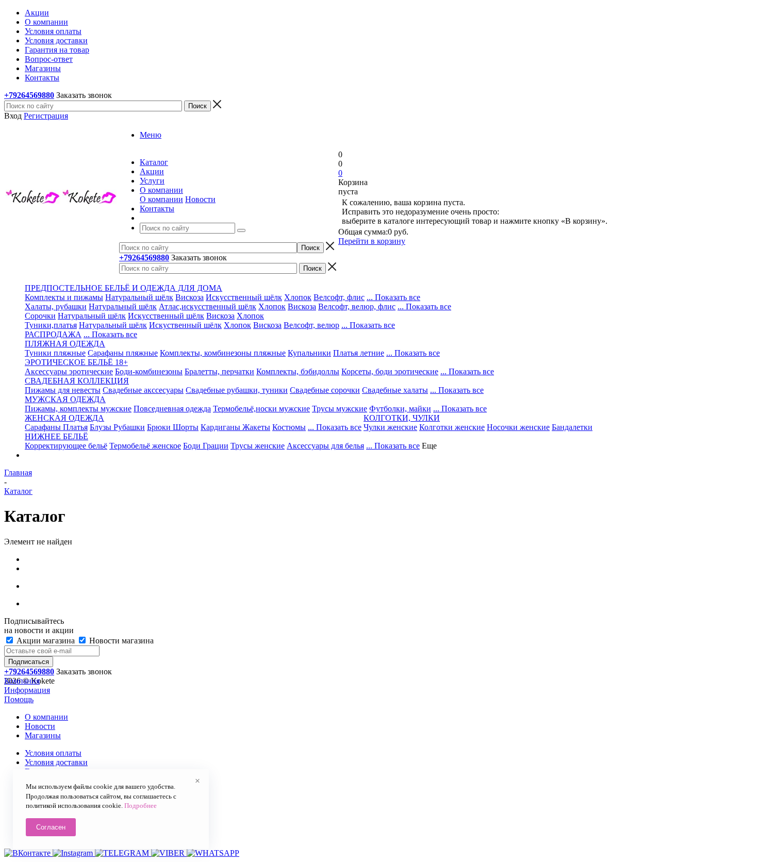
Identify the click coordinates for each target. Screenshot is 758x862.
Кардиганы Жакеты (235, 427)
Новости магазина (120, 640)
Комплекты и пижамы (64, 297)
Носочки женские (518, 427)
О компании (161, 199)
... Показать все (393, 297)
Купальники (309, 353)
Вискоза (189, 297)
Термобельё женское (145, 445)
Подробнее (140, 805)
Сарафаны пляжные (123, 353)
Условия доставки (56, 762)
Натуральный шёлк (139, 297)
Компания (22, 680)
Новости (200, 199)
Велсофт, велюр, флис (357, 306)
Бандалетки (572, 427)
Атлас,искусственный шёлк (207, 306)
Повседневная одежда (172, 408)
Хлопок (297, 297)
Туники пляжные (55, 353)
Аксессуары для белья (325, 445)
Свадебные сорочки (325, 390)
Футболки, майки (400, 408)
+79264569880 (29, 95)
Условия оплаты (53, 753)
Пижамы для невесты (63, 390)
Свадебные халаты (395, 390)
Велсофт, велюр (311, 325)
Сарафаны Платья (56, 427)
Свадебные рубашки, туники (237, 390)
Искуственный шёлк (185, 325)
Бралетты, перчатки (219, 371)
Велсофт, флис (339, 297)
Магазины (43, 735)
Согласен (50, 827)
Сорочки (40, 315)
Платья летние (358, 353)
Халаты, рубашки (56, 306)
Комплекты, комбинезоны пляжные (223, 353)
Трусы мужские (339, 408)
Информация (27, 690)
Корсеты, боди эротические (389, 371)
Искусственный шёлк (244, 297)
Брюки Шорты (173, 427)
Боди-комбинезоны (149, 371)
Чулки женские (390, 427)
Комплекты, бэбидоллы (297, 371)
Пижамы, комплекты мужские (78, 408)
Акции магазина (45, 640)
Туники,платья (51, 325)
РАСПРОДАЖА (53, 334)
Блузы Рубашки (117, 427)
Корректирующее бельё (66, 445)
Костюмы (289, 427)
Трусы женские (257, 445)
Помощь (19, 699)
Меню (150, 134)
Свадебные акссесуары (143, 390)
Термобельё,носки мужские (261, 408)
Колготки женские (452, 427)
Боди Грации (205, 445)
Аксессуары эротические (69, 371)
